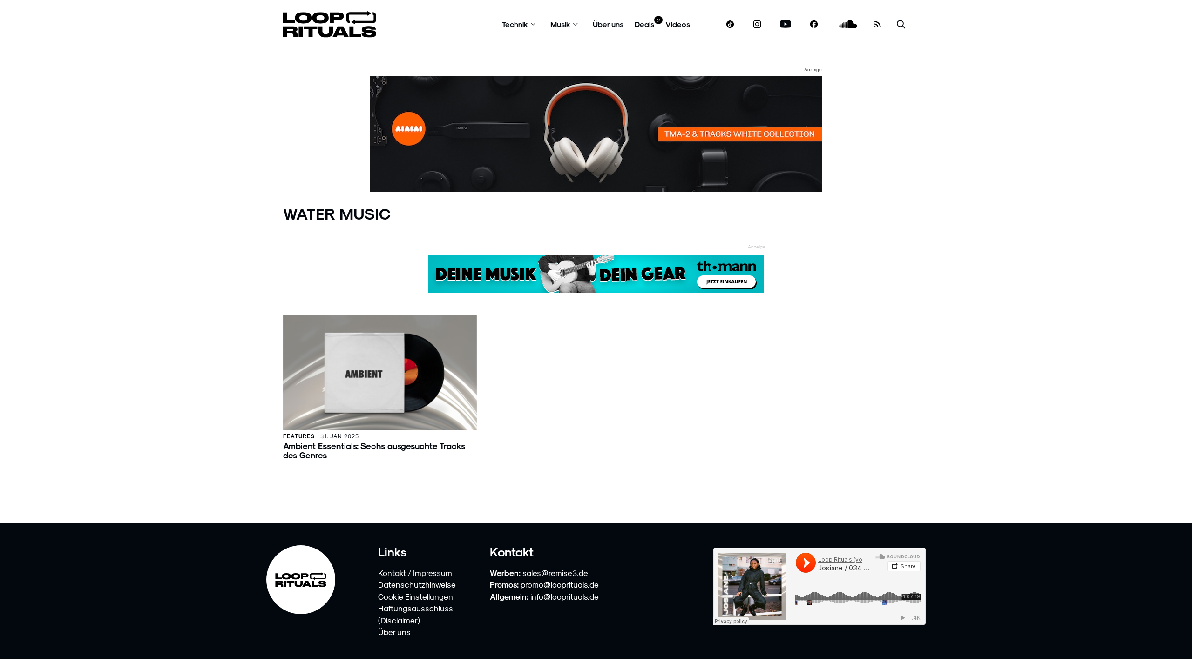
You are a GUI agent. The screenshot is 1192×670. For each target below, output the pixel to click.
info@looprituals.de (564, 596)
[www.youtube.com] (786, 24)
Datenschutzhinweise (417, 584)
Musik (560, 24)
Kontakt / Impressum (415, 572)
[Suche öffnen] (901, 24)
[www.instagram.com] (757, 24)
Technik (515, 24)
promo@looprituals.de (560, 584)
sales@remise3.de (555, 572)
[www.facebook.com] (814, 24)
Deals (644, 24)
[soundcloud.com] (848, 24)
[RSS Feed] (878, 24)
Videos (677, 24)
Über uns (608, 24)
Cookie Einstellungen (415, 596)
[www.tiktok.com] (730, 24)
